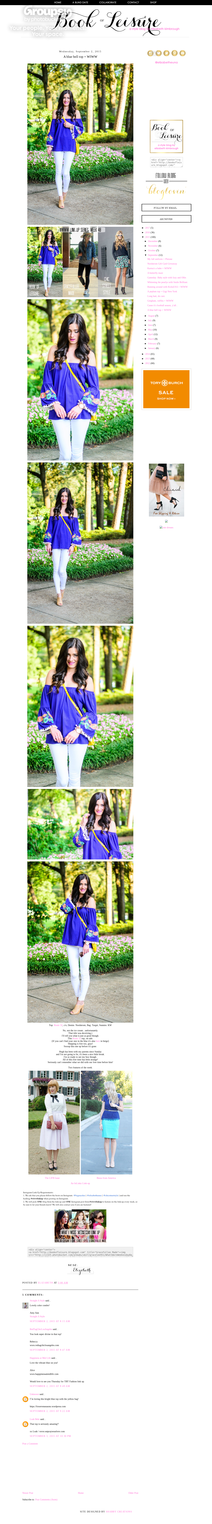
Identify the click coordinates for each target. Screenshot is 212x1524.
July (150, 320)
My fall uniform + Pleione (159, 259)
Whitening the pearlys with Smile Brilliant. (167, 282)
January (151, 348)
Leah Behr (35, 1419)
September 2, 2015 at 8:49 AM (50, 1386)
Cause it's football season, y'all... (162, 305)
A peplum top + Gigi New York (162, 291)
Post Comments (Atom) (46, 1499)
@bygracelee (79, 1195)
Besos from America (106, 1178)
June (150, 325)
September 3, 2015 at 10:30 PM (50, 1436)
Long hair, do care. (156, 296)
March (151, 339)
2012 (147, 363)
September (153, 255)
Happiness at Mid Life (40, 1358)
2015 (147, 237)
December (153, 241)
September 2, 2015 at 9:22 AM (50, 1411)
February (152, 343)
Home (81, 1493)
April (150, 334)
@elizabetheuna (94, 1195)
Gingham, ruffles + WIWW (160, 301)
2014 (147, 354)
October (152, 250)
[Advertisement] (47, 1468)
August (151, 316)
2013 (147, 358)
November (153, 246)
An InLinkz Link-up (80, 1183)
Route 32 (58, 1025)
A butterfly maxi (155, 273)
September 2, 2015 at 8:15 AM (50, 1321)
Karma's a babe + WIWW (159, 268)
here (98, 1041)
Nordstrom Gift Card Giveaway (162, 263)
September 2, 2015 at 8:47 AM (50, 1350)
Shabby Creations (119, 1511)
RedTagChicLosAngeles (41, 1329)
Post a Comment (30, 1443)
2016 (147, 232)
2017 (147, 228)
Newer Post (27, 1493)
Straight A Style (37, 1300)
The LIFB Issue (52, 1178)
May (150, 329)
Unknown (34, 1394)
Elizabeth (46, 1283)
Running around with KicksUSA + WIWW (167, 287)
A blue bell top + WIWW (159, 310)
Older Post (133, 1493)
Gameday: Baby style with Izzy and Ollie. (167, 277)
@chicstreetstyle (110, 1195)
